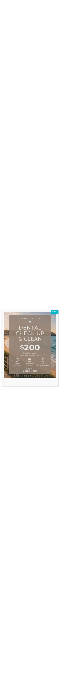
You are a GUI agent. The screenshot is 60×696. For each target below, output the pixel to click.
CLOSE (54, 312)
